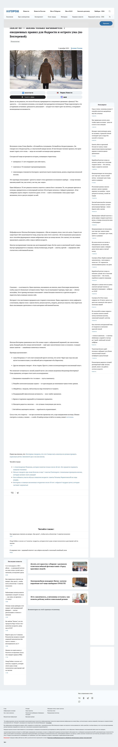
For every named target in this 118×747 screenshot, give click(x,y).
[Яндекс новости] (64, 93)
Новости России (39, 11)
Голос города (52, 17)
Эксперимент (39, 17)
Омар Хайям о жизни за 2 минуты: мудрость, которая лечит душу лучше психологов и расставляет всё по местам (44, 543)
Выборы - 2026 (99, 11)
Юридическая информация (10, 716)
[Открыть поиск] (109, 11)
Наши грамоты (29, 710)
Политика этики (51, 710)
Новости (26, 11)
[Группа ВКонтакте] (28, 93)
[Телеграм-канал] (88, 698)
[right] (112, 17)
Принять (106, 23)
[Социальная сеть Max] (64, 97)
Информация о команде (9, 710)
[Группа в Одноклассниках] (83, 698)
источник (69, 417)
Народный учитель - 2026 (96, 17)
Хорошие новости (77, 17)
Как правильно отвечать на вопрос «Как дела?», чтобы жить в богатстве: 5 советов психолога (40, 535)
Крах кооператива (24, 17)
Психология (15, 41)
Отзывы (27, 708)
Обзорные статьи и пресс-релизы (55, 708)
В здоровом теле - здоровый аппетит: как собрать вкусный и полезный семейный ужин (38, 551)
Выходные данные (30, 716)
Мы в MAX (68, 11)
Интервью (64, 17)
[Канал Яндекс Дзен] (28, 97)
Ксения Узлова (76, 48)
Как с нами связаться (9, 713)
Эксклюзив (9, 17)
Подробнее (49, 722)
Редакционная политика (53, 713)
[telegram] (18, 493)
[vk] (12, 493)
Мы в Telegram (55, 11)
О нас (5, 708)
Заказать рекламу (83, 11)
